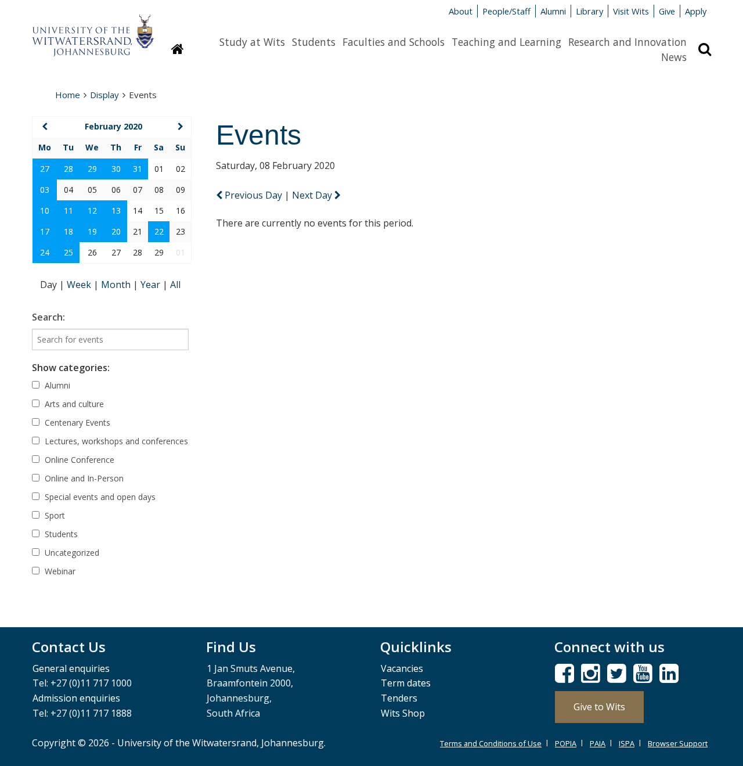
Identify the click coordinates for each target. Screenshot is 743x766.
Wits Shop (403, 713)
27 (44, 168)
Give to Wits (599, 706)
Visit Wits (631, 11)
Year (151, 284)
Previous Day (253, 195)
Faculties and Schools (393, 42)
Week (80, 284)
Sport (53, 515)
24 (44, 252)
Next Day (313, 195)
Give (667, 11)
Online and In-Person (83, 478)
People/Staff (506, 11)
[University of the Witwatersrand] (93, 29)
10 (44, 210)
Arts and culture (73, 403)
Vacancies (402, 668)
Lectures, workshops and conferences (115, 441)
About (461, 11)
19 (92, 231)
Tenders (399, 698)
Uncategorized (70, 552)
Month (117, 284)
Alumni (553, 11)
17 (44, 231)
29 (92, 168)
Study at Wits (252, 42)
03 (44, 189)
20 (116, 231)
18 (68, 231)
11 (68, 210)
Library (589, 11)
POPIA (565, 743)
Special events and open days (99, 496)
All (175, 284)
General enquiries (71, 668)
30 (116, 168)
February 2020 (113, 126)
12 (92, 210)
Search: (48, 317)
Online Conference (78, 459)
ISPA (626, 743)
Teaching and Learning (506, 42)
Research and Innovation (627, 42)
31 (137, 168)
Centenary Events (76, 422)
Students (314, 42)
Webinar (58, 571)
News (674, 57)
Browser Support (678, 743)
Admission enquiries (76, 698)
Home (67, 94)
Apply (695, 11)
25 (68, 252)
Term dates (406, 683)
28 (68, 168)
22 (159, 231)
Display (104, 94)
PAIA (597, 743)
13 (116, 210)
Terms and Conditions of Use (491, 743)
